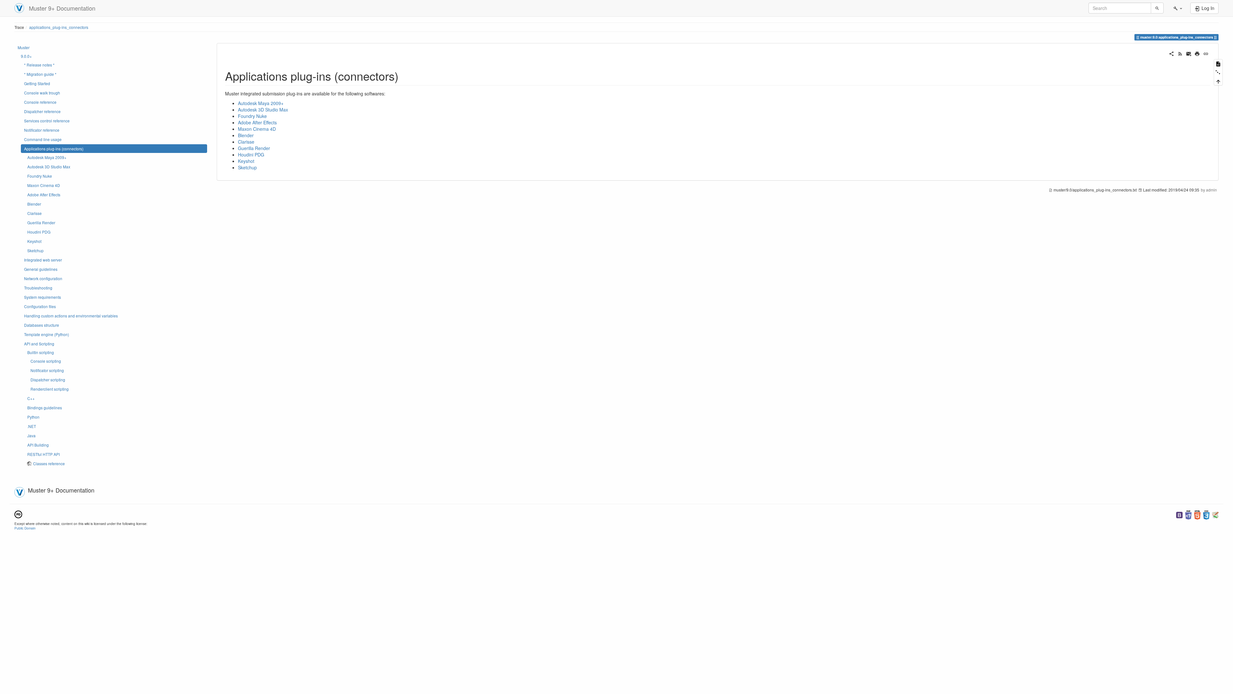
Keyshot (34, 241)
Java (31, 435)
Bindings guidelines (44, 407)
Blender (34, 204)
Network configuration (43, 278)
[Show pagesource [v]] (1218, 63)
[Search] (1157, 8)
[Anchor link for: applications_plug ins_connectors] (404, 75)
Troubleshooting (38, 287)
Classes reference (49, 463)
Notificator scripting (47, 370)
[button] (1177, 8)
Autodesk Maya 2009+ (46, 157)
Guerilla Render (41, 222)
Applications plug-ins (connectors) (53, 148)
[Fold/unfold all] (1218, 72)
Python (33, 417)
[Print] (1197, 53)
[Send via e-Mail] (1189, 53)
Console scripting (46, 361)
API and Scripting (39, 343)
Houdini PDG (38, 232)
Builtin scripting (40, 352)
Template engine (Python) (46, 334)
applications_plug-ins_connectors (58, 27)
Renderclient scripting (50, 389)
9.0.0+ (26, 56)
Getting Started (37, 83)
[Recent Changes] (1180, 53)
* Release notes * (39, 64)
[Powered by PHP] (1188, 514)
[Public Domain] (18, 513)
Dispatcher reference (42, 111)
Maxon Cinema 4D (43, 185)
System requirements (42, 297)
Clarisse (34, 213)
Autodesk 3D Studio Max (48, 166)
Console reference (40, 102)
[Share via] (1171, 53)
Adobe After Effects (43, 194)
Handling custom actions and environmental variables (71, 315)
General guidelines (40, 269)
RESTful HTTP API (43, 454)
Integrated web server (43, 259)
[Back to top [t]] (1218, 81)
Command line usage (43, 139)
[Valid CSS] (1206, 514)
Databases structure (41, 325)
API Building (38, 445)
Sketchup (35, 250)
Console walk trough (42, 92)
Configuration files (40, 306)
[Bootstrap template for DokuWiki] (1179, 514)
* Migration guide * (40, 74)
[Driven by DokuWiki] (1215, 514)
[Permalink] (1206, 53)
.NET (31, 426)
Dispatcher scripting (48, 379)
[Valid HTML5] (1197, 514)
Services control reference (47, 120)
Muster (24, 47)
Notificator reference (41, 130)
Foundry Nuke (39, 176)
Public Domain (25, 528)
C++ (31, 398)
